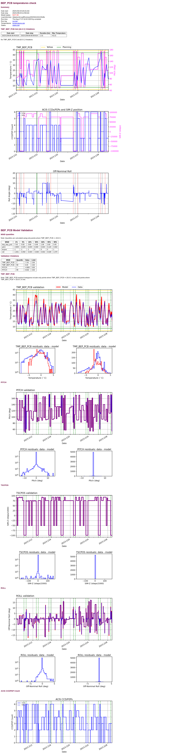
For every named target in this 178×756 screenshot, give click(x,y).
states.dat (15, 25)
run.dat (15, 21)
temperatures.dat (18, 23)
